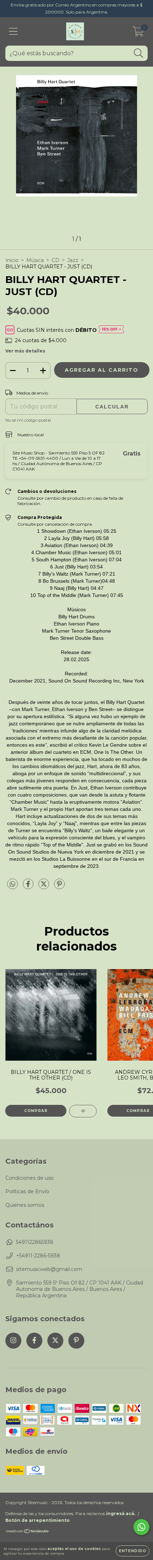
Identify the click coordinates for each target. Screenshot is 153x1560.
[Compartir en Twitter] (44, 887)
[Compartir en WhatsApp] (12, 884)
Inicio (12, 260)
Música (35, 260)
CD (55, 260)
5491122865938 (34, 1242)
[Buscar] (138, 53)
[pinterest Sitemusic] (76, 1341)
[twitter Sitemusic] (55, 1341)
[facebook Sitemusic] (34, 1341)
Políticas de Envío (27, 1191)
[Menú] (13, 31)
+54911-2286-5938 (38, 1255)
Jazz (72, 260)
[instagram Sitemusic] (13, 1341)
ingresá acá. (120, 1513)
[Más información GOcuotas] (111, 329)
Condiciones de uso (29, 1178)
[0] (138, 33)
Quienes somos (24, 1205)
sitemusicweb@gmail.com (49, 1269)
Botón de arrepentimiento (37, 1520)
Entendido (132, 1551)
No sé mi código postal (28, 420)
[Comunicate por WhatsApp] (141, 1527)
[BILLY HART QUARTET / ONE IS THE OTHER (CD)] (83, 1111)
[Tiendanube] (27, 1532)
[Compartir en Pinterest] (59, 887)
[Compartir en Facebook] (29, 887)
